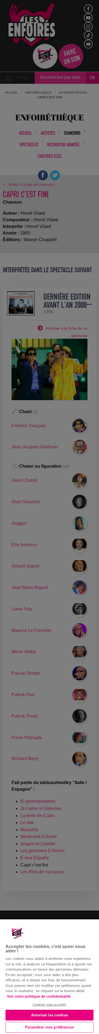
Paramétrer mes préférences (49, 1027)
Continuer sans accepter (50, 1004)
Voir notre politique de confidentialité (38, 996)
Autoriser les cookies (49, 1015)
